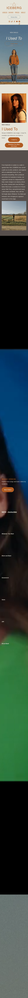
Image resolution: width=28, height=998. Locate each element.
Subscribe (14, 17)
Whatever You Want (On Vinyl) (14, 145)
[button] (14, 589)
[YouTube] (17, 21)
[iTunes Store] (19, 24)
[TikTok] (12, 21)
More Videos (8, 490)
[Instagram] (9, 21)
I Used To (14, 140)
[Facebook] (14, 21)
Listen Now (14, 44)
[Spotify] (19, 21)
